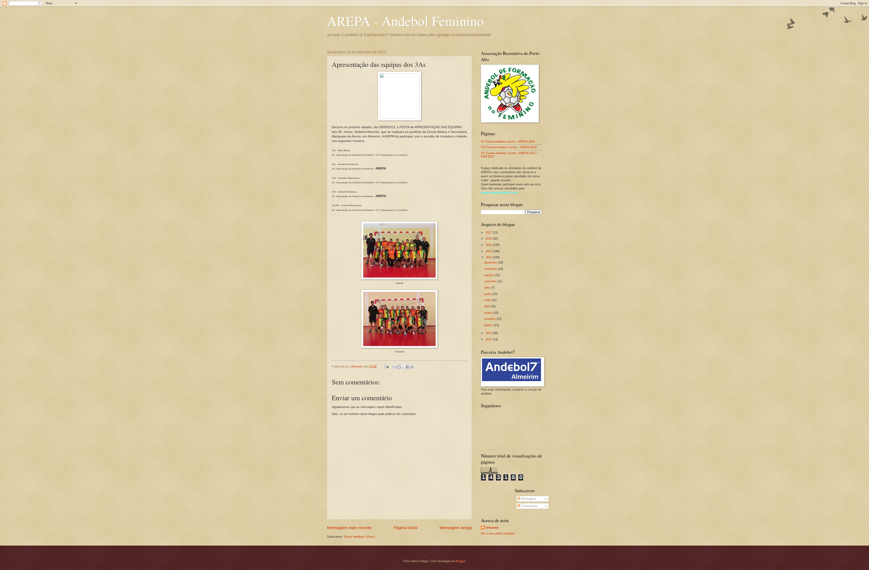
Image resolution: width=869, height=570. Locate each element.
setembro (490, 281)
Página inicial (406, 527)
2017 (489, 232)
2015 (489, 245)
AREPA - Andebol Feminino (405, 21)
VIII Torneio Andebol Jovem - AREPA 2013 (509, 147)
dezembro (491, 262)
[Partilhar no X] (403, 367)
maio (488, 300)
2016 (489, 238)
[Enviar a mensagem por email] (394, 367)
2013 (489, 257)
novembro (491, 269)
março (488, 312)
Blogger (460, 561)
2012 (489, 333)
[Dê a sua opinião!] (399, 367)
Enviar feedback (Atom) (359, 536)
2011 (489, 339)
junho (488, 294)
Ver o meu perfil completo (497, 533)
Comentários (528, 506)
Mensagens (528, 498)
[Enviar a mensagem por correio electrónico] (386, 366)
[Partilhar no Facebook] (407, 367)
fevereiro (490, 318)
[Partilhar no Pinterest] (412, 367)
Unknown (492, 527)
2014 (489, 251)
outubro (489, 275)
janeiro (489, 325)
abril (487, 306)
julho (487, 287)
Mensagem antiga (455, 527)
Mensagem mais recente (349, 527)
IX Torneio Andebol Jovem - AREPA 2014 (508, 141)
